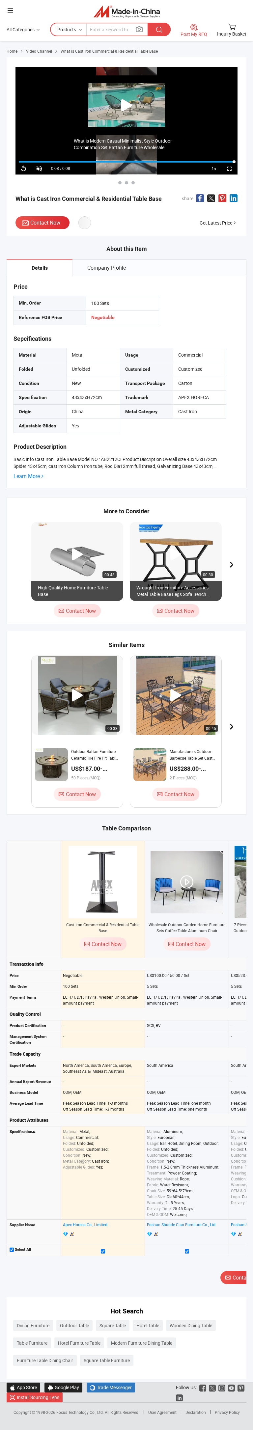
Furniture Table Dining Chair (45, 1360)
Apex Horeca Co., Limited (85, 1224)
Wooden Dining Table (191, 1325)
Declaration (195, 1412)
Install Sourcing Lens (38, 1397)
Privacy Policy (227, 1412)
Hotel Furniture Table (79, 1343)
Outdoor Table (74, 1325)
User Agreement (162, 1412)
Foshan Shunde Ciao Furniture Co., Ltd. (181, 1224)
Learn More (27, 476)
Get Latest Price (216, 223)
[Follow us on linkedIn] (179, 1397)
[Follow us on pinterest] (241, 1387)
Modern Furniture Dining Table (141, 1343)
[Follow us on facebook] (202, 1387)
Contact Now (45, 222)
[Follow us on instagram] (221, 1387)
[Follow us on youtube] (231, 1387)
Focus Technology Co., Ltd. (80, 1412)
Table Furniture (32, 1343)
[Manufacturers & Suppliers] (127, 11)
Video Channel (39, 51)
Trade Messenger (111, 1387)
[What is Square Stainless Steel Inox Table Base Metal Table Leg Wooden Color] (126, 182)
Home (12, 51)
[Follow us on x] (212, 1387)
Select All (22, 1249)
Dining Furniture (33, 1325)
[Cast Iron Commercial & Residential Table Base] (103, 882)
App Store (23, 1387)
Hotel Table (147, 1325)
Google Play (63, 1387)
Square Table (112, 1325)
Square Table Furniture (107, 1360)
